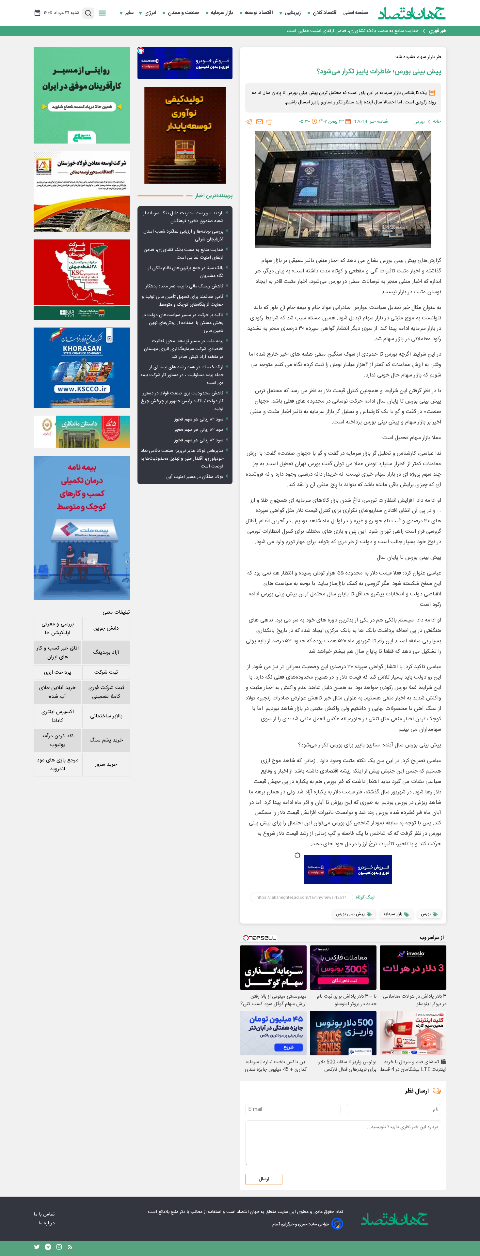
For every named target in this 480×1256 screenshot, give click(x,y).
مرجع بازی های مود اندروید (57, 765)
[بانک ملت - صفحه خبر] (82, 432)
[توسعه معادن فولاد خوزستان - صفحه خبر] (82, 191)
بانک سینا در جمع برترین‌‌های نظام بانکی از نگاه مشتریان (365, 31)
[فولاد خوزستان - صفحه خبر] (82, 279)
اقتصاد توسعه (259, 13)
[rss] (70, 1248)
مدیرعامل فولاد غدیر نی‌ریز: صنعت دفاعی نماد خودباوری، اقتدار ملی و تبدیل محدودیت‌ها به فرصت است (181, 458)
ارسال (264, 1179)
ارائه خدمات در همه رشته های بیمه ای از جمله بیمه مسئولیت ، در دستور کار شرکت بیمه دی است (181, 375)
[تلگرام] (249, 122)
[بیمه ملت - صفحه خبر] (82, 528)
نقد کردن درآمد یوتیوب (57, 740)
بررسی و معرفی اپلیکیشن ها (57, 628)
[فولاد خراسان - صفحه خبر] (82, 368)
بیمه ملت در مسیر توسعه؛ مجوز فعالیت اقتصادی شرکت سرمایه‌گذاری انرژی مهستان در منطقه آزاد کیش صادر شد (183, 349)
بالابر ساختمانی (106, 716)
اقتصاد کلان (326, 13)
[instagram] (59, 1248)
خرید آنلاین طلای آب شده (57, 692)
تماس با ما (45, 1214)
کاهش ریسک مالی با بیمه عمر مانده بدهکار (184, 286)
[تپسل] (297, 855)
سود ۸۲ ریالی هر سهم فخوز (198, 419)
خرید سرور (106, 764)
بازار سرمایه (222, 13)
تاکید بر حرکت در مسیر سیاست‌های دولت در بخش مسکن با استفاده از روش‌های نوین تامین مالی (182, 323)
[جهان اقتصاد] (412, 13)
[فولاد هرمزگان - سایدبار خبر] (184, 135)
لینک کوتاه (365, 897)
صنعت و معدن (184, 13)
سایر (129, 13)
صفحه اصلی (355, 13)
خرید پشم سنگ (106, 740)
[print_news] (269, 121)
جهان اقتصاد (248, 1212)
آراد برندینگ (106, 652)
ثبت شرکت (106, 672)
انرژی (150, 13)
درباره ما (47, 1223)
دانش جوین (106, 628)
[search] (88, 13)
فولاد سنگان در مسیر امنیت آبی (194, 477)
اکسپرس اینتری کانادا (57, 716)
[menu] (102, 13)
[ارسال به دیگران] (259, 121)
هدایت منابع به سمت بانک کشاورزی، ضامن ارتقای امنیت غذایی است (183, 254)
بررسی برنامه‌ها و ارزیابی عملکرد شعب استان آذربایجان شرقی (183, 235)
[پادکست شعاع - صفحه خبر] (82, 95)
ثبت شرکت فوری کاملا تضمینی (106, 692)
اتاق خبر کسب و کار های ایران (58, 653)
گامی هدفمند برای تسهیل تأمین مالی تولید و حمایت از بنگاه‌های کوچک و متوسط (182, 301)
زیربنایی (293, 13)
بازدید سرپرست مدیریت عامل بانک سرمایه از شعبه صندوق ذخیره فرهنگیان (183, 217)
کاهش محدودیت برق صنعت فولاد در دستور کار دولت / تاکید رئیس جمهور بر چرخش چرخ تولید (182, 401)
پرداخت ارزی (57, 672)
